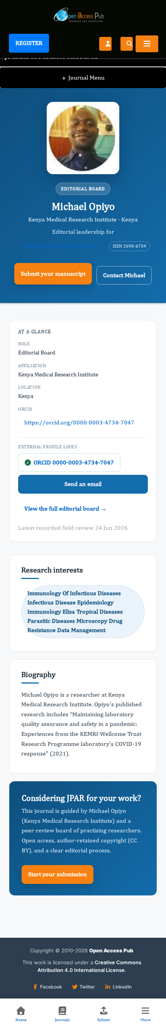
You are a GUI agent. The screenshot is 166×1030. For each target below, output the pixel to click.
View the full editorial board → (65, 508)
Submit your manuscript (53, 273)
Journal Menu (83, 77)
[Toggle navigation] (147, 43)
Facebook (51, 987)
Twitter (87, 987)
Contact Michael (124, 275)
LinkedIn (122, 987)
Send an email (83, 484)
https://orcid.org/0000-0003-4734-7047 (79, 422)
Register (28, 43)
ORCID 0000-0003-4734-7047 (70, 462)
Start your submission (57, 874)
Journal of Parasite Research (60, 245)
